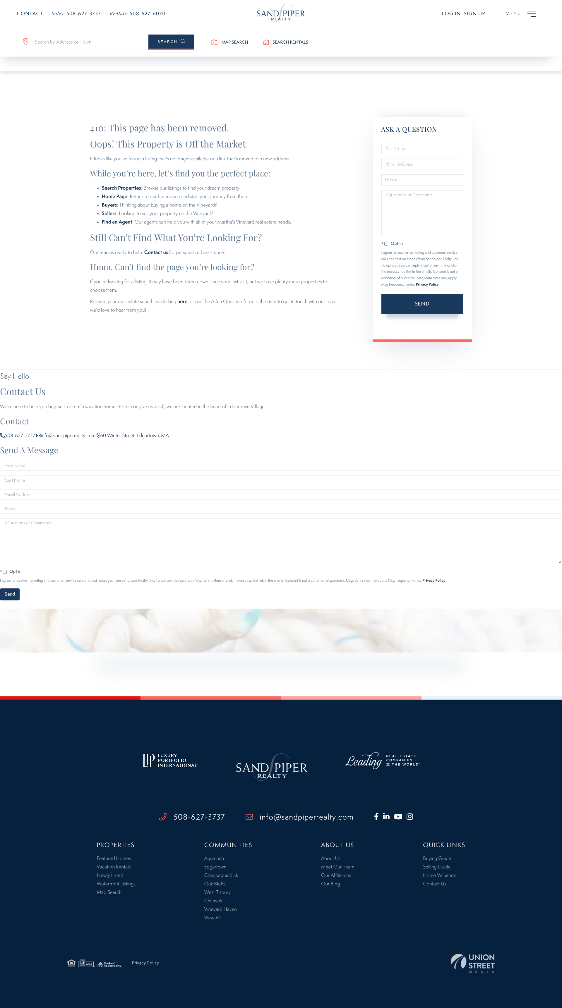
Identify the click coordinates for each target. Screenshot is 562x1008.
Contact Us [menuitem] (434, 884)
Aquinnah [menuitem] (214, 858)
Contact (30, 13)
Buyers (109, 205)
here (182, 301)
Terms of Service (406, 328)
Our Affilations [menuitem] (336, 875)
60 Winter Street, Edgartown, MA (134, 435)
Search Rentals (290, 42)
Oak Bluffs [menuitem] (215, 884)
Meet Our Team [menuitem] (337, 867)
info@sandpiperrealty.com (68, 435)
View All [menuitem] (212, 918)
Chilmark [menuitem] (213, 901)
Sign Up (474, 13)
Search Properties (121, 188)
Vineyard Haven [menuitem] (220, 909)
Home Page (114, 196)
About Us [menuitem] (330, 858)
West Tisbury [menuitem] (217, 892)
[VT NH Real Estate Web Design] (473, 963)
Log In (451, 13)
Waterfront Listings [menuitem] (116, 884)
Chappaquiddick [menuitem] (221, 875)
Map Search (234, 42)
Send (422, 304)
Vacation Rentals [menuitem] (114, 867)
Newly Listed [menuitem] (110, 875)
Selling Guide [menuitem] (436, 867)
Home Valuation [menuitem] (439, 875)
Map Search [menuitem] (109, 892)
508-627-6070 (138, 14)
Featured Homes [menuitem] (114, 858)
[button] (171, 42)
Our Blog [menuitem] (330, 884)
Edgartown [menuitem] (215, 867)
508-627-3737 (76, 14)
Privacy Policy (427, 284)
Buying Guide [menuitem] (437, 858)
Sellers (109, 213)
